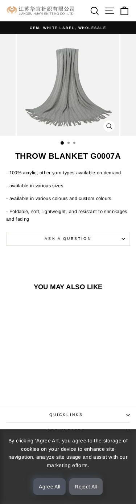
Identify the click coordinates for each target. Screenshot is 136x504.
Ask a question (68, 239)
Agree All (49, 487)
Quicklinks (66, 415)
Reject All (86, 487)
